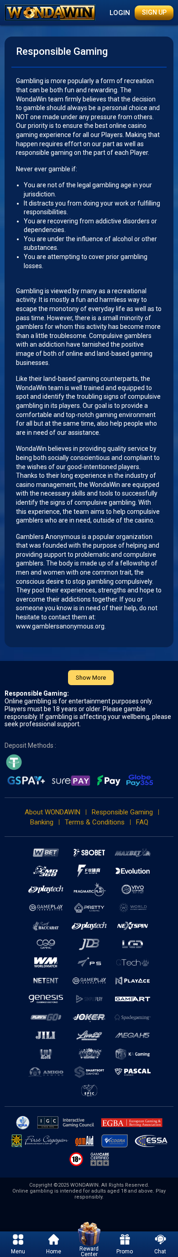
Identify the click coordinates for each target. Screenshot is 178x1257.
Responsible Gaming (122, 812)
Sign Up (154, 12)
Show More (91, 677)
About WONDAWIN (52, 812)
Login (120, 13)
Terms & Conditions (95, 822)
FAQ (142, 822)
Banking (41, 822)
